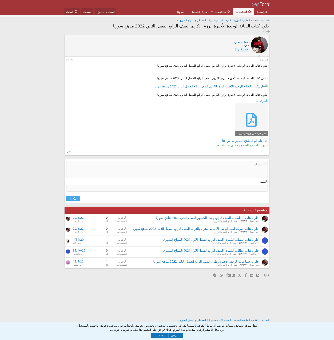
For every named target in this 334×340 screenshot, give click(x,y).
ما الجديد (220, 12)
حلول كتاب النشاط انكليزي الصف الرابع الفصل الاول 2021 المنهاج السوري (211, 239)
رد (67, 151)
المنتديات (241, 12)
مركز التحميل (199, 12)
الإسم (264, 182)
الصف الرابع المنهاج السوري (226, 221)
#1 (67, 59)
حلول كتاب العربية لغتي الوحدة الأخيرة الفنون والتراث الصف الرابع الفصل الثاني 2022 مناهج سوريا (196, 228)
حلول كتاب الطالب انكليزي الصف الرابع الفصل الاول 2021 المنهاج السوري (211, 250)
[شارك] (72, 60)
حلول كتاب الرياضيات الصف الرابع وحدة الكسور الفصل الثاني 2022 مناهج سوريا (207, 218)
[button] (212, 11)
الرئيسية (262, 12)
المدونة (181, 12)
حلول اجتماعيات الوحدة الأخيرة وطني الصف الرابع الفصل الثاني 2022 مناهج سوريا (206, 261)
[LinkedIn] (233, 275)
